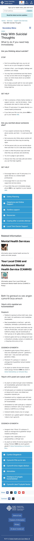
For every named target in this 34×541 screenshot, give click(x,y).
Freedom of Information (17, 520)
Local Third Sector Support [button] (17, 226)
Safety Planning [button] (13, 197)
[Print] (23, 493)
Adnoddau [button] (11, 471)
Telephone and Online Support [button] (15, 203)
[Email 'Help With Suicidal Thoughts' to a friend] (19, 493)
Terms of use (17, 515)
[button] (7, 493)
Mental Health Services (15, 241)
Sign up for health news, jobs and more (20, 7)
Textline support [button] (13, 210)
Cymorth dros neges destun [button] (18, 466)
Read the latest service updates (17, 15)
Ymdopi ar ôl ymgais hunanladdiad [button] (15, 478)
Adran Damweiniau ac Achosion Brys (16, 372)
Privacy (17, 524)
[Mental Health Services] (4, 247)
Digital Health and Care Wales (18, 539)
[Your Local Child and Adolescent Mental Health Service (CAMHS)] (4, 275)
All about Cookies (16, 529)
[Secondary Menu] (30, 28)
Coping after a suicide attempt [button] (18, 221)
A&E (18, 114)
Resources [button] (11, 215)
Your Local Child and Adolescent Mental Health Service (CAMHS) (16, 265)
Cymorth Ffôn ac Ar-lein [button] (16, 460)
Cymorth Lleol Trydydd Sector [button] (19, 484)
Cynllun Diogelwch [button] (14, 455)
